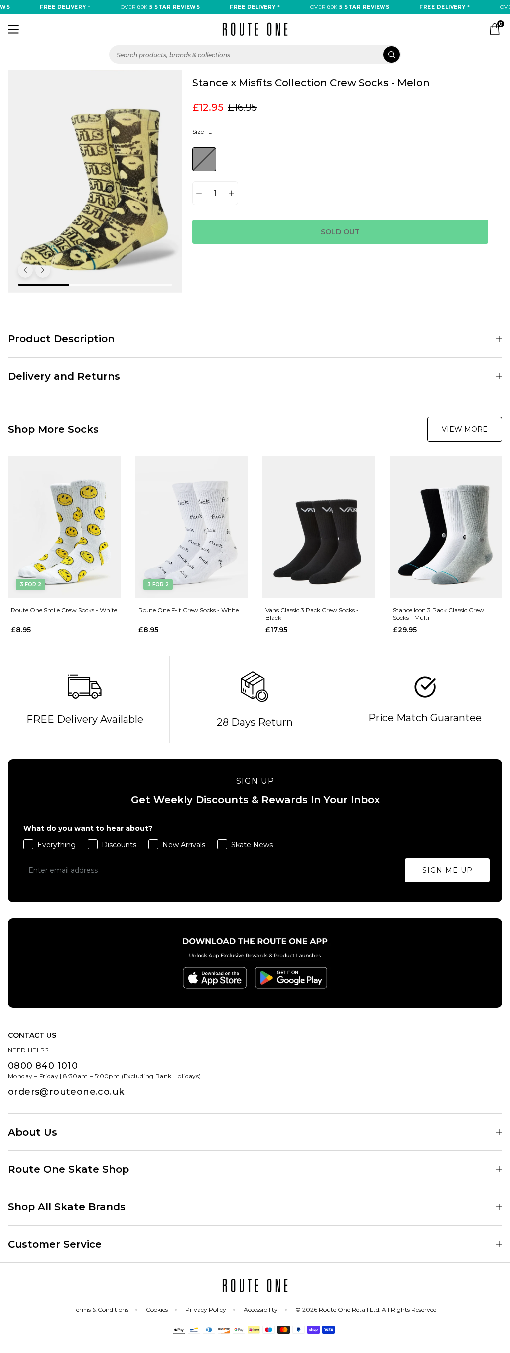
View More (465, 429)
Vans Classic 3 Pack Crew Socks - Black (312, 613)
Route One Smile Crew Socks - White (64, 610)
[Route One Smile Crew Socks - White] (64, 527)
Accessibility (261, 1309)
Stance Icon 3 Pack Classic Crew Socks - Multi (438, 613)
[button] (25, 270)
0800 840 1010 (43, 1066)
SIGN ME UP (447, 870)
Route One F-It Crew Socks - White (188, 610)
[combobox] (255, 54)
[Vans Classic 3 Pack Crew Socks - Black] (318, 527)
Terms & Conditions (100, 1309)
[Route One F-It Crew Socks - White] (191, 527)
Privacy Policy (205, 1309)
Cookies (157, 1309)
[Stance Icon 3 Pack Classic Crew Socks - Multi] (446, 527)
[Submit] (391, 54)
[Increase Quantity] (231, 193)
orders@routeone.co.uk (66, 1092)
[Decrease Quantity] (199, 193)
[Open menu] (13, 29)
